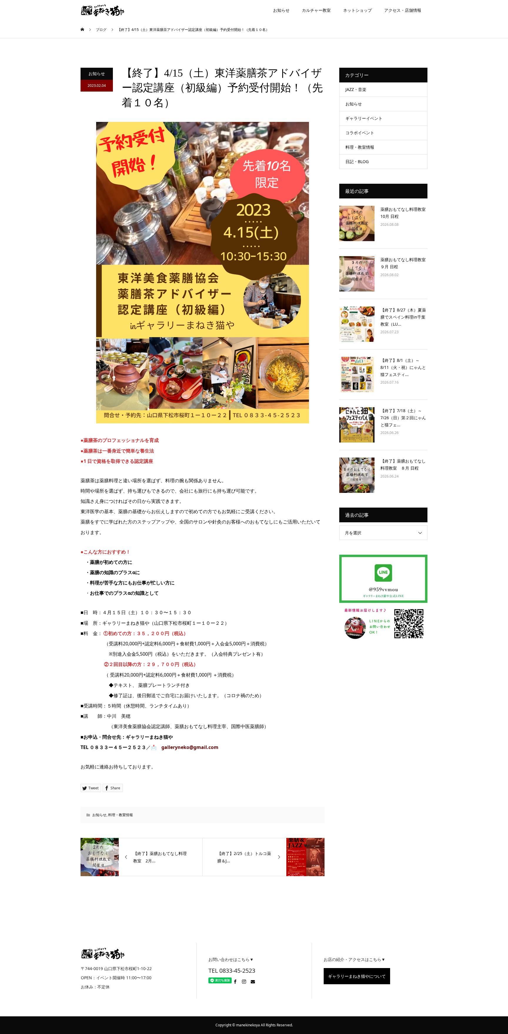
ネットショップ (357, 10)
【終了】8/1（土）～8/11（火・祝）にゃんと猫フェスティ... (403, 367)
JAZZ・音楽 (355, 89)
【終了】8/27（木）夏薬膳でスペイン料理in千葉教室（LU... (403, 317)
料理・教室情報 (120, 814)
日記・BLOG (357, 161)
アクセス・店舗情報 (402, 10)
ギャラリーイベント (363, 118)
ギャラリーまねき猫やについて (357, 976)
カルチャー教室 (316, 10)
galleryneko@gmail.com (189, 747)
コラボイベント (359, 132)
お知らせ (281, 10)
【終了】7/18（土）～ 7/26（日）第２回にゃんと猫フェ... (403, 417)
